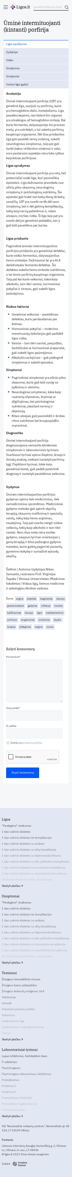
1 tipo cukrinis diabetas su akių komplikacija (29, 849)
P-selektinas (9, 1062)
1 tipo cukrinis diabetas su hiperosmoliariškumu (31, 855)
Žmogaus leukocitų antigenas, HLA (23, 991)
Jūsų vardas (12, 708)
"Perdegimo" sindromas (16, 825)
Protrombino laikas (13, 1109)
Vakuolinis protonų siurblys (18, 1009)
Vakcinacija (9, 997)
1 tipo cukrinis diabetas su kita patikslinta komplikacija (35, 861)
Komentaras (12, 656)
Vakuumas (8, 1015)
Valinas (6, 1033)
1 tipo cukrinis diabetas (16, 831)
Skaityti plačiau (11, 885)
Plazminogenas (11, 1068)
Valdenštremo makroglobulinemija (23, 1027)
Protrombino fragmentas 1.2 (19, 1104)
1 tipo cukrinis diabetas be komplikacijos (27, 837)
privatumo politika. (32, 742)
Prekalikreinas (10, 1080)
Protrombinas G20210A (17, 1098)
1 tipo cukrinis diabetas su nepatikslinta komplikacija (34, 873)
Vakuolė (7, 1003)
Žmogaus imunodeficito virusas (21, 979)
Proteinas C (9, 1086)
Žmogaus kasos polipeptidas (19, 985)
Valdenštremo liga (13, 1021)
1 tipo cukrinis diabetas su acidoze (23, 843)
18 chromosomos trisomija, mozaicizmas (27, 879)
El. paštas (11, 725)
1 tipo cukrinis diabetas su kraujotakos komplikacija (34, 867)
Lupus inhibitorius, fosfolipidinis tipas (24, 1056)
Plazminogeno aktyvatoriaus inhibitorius (26, 1074)
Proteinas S (9, 1092)
